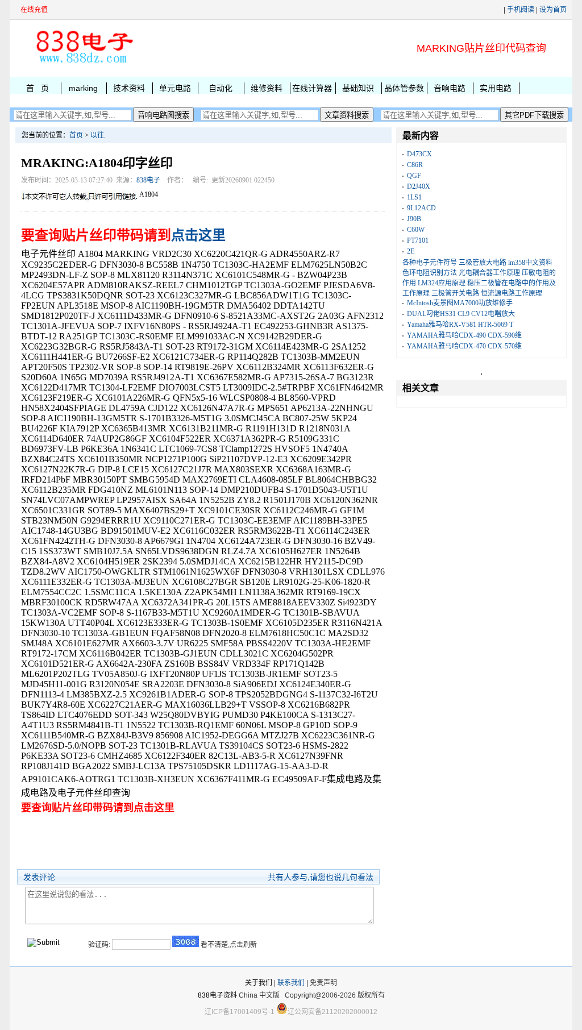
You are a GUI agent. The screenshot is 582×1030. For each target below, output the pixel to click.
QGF (414, 176)
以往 (97, 135)
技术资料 (129, 88)
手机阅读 (520, 10)
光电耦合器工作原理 (489, 273)
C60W (416, 230)
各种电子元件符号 (429, 263)
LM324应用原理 (441, 283)
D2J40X (418, 186)
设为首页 (553, 10)
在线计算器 (312, 88)
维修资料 (266, 88)
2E (410, 251)
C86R (415, 165)
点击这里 (198, 235)
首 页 (37, 88)
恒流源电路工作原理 (511, 293)
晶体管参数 (404, 88)
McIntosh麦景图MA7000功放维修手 (460, 303)
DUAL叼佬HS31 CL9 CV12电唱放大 (461, 314)
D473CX (419, 154)
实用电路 (496, 88)
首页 (76, 135)
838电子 (148, 180)
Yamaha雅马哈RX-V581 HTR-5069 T (460, 325)
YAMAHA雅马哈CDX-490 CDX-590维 (464, 335)
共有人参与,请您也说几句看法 (320, 877)
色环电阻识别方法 (429, 273)
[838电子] (83, 63)
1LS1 (414, 197)
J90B (414, 219)
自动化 (220, 88)
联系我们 (291, 983)
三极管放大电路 (482, 263)
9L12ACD (421, 208)
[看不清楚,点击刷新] (185, 941)
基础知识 (358, 88)
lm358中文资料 (530, 263)
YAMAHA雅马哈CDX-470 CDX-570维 (464, 346)
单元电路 (175, 88)
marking (83, 88)
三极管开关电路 (455, 293)
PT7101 (418, 240)
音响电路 (449, 88)
